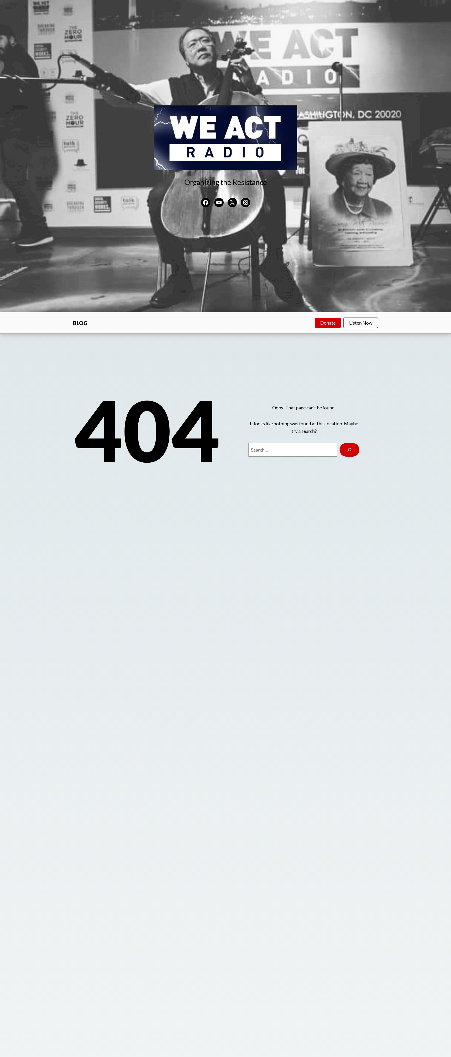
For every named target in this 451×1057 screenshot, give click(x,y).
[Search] (349, 450)
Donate (328, 323)
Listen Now (360, 323)
